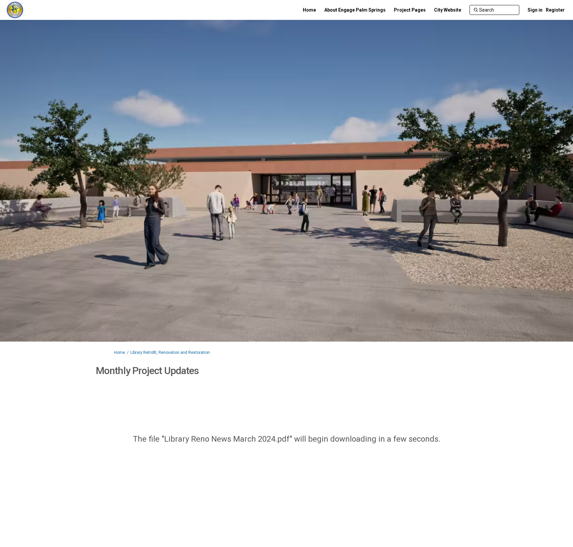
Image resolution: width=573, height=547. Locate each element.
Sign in (535, 10)
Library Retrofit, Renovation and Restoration (170, 352)
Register (555, 10)
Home (119, 352)
